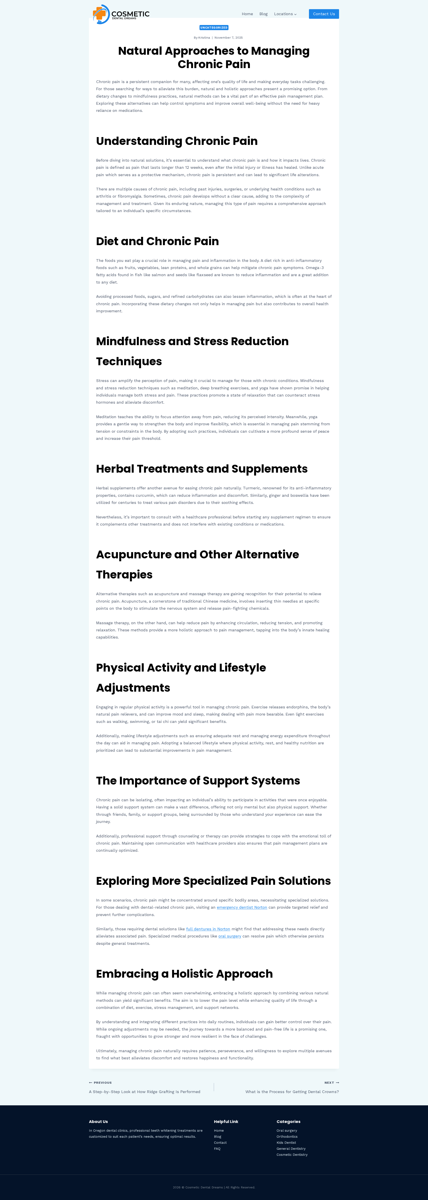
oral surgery (229, 936)
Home (247, 13)
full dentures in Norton (208, 929)
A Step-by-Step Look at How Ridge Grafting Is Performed (144, 1087)
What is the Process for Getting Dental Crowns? (292, 1087)
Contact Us (324, 13)
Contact (220, 1143)
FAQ (217, 1149)
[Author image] (188, 37)
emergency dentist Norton (242, 907)
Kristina (204, 37)
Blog (263, 13)
